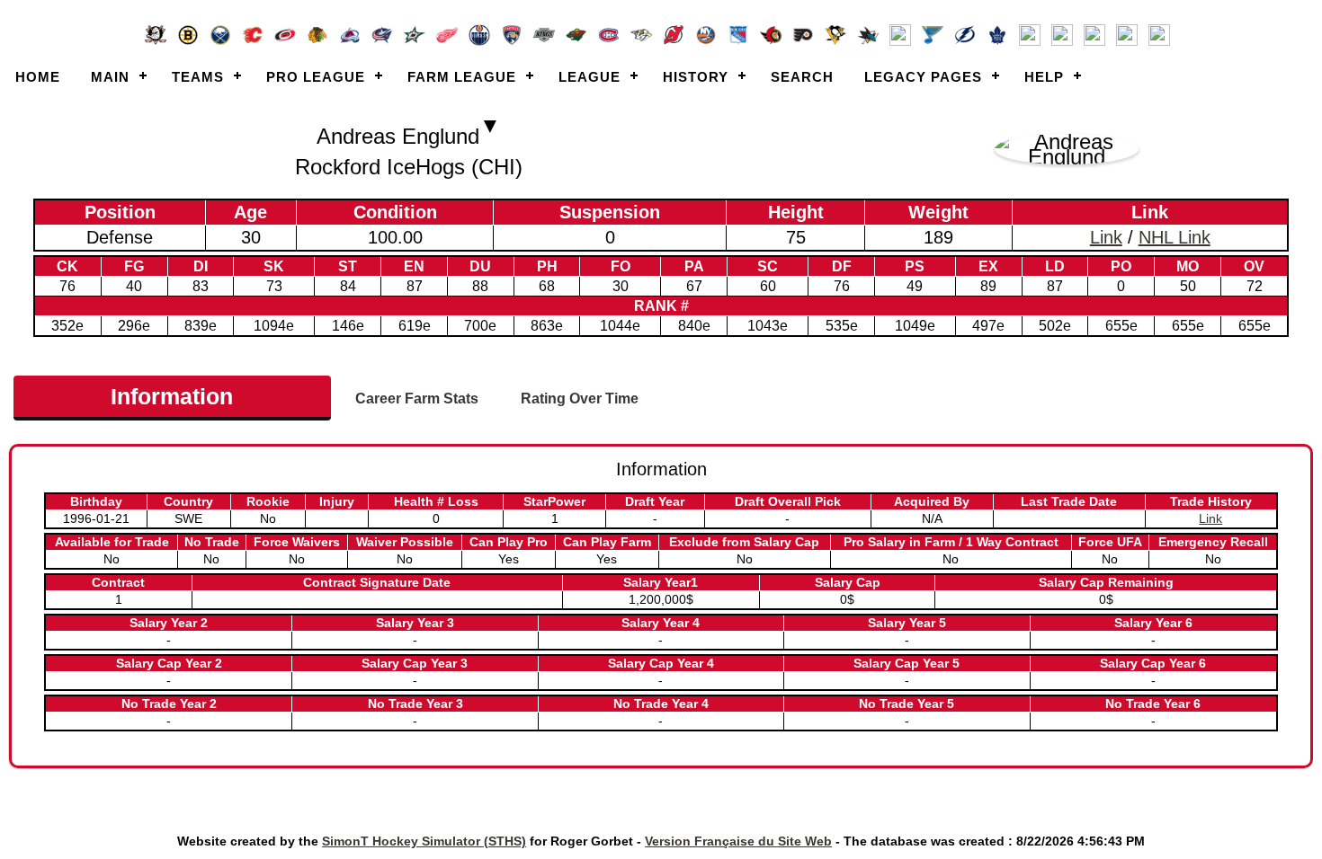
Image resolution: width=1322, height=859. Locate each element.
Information (172, 396)
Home (37, 76)
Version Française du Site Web (738, 841)
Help (1044, 76)
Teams (198, 76)
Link (1106, 237)
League (589, 76)
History (695, 76)
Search (802, 76)
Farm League (461, 76)
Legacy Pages (923, 76)
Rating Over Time (580, 398)
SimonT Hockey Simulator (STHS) (424, 841)
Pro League (315, 76)
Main (110, 76)
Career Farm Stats (416, 398)
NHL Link (1174, 237)
